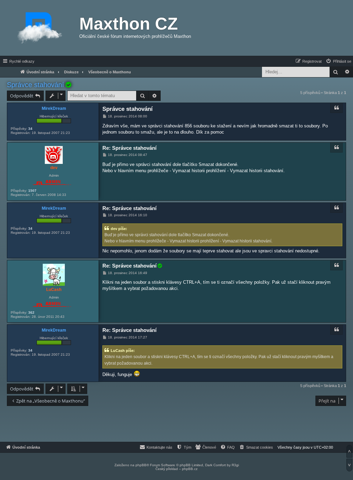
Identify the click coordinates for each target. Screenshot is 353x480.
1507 (32, 190)
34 (30, 129)
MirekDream (54, 108)
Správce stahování (35, 84)
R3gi (235, 465)
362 (31, 312)
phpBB (141, 465)
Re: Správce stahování (129, 148)
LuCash (53, 289)
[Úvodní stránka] (39, 28)
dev (54, 167)
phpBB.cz (190, 469)
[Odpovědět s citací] (336, 108)
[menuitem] (338, 61)
